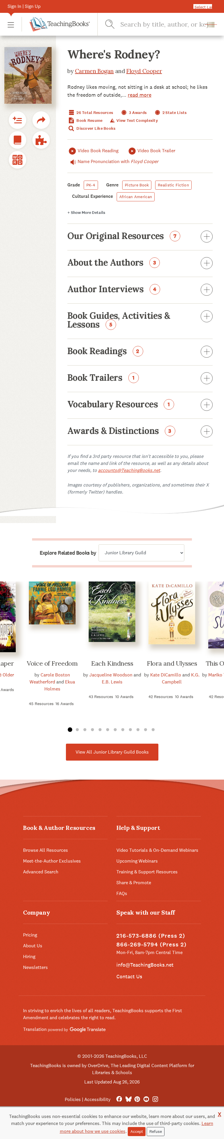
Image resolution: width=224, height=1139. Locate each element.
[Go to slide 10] (138, 730)
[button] (11, 24)
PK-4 (90, 185)
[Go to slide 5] (100, 730)
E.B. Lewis (112, 682)
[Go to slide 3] (85, 730)
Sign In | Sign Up (24, 6)
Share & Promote (133, 883)
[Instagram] (155, 1099)
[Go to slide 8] (123, 730)
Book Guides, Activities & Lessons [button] (118, 320)
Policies (73, 1099)
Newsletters (35, 967)
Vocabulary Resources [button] (118, 405)
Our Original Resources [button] (122, 236)
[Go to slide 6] (108, 730)
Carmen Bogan (94, 71)
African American (135, 196)
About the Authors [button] (111, 263)
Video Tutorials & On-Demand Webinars (157, 850)
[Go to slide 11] (145, 730)
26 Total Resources (94, 112)
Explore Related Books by (68, 553)
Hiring (29, 956)
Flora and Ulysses (172, 663)
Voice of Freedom (52, 663)
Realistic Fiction (173, 185)
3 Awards (137, 112)
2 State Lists (174, 112)
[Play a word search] (17, 160)
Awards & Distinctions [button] (119, 431)
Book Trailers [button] (101, 378)
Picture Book (137, 185)
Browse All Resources (45, 850)
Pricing (30, 935)
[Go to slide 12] (153, 730)
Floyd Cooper (144, 71)
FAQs (121, 893)
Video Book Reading (98, 151)
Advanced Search (40, 872)
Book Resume (89, 120)
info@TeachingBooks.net (145, 964)
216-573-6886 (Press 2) (150, 936)
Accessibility (97, 1099)
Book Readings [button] (103, 351)
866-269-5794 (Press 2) (151, 944)
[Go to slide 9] (130, 730)
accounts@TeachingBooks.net (129, 470)
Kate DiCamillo (165, 675)
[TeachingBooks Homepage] (56, 24)
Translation (35, 1029)
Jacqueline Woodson (110, 675)
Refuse (155, 1131)
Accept (136, 1131)
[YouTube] (146, 1099)
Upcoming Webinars (137, 861)
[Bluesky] (128, 1099)
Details (86, 212)
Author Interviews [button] (112, 290)
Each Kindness (112, 663)
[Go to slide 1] (70, 730)
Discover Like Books (96, 128)
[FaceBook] (119, 1099)
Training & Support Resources (147, 872)
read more (139, 94)
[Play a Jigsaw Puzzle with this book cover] (41, 140)
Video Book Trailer (156, 151)
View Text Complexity (137, 120)
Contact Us (129, 976)
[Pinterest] (137, 1099)
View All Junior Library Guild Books (112, 752)
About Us (32, 946)
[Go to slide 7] (115, 730)
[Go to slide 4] (92, 730)
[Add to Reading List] (17, 120)
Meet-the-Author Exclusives (52, 861)
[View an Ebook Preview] (17, 140)
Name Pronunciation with (118, 161)
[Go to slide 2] (77, 730)
